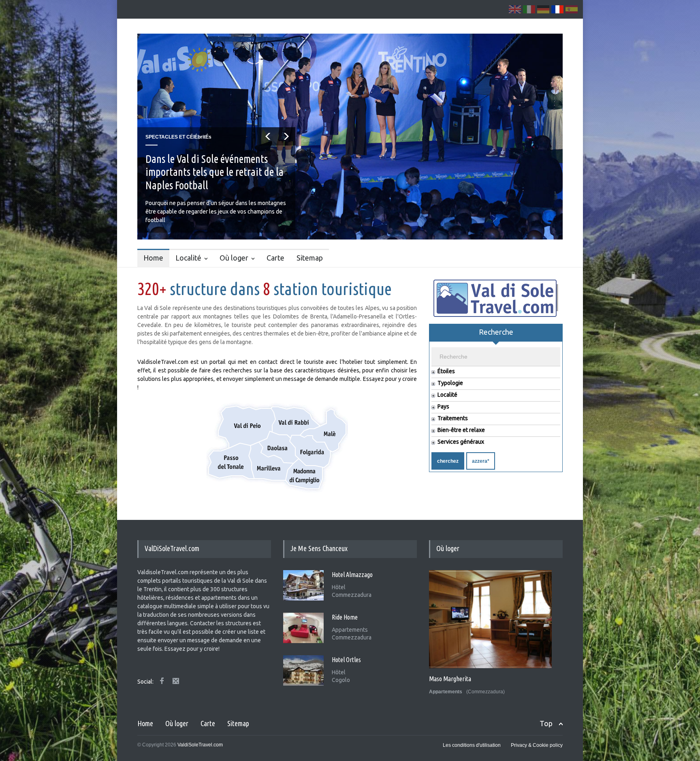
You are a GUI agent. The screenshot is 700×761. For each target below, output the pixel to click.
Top (546, 723)
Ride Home (345, 617)
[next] (286, 136)
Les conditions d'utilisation (472, 745)
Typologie (450, 383)
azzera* (480, 461)
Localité (188, 258)
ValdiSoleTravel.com (200, 745)
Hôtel (339, 587)
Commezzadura (351, 595)
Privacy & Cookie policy (537, 745)
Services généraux (461, 442)
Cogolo (341, 680)
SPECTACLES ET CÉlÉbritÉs (178, 137)
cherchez (448, 461)
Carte (275, 258)
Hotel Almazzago (352, 574)
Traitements (453, 418)
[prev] (268, 136)
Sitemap (310, 258)
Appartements (350, 629)
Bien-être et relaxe (461, 430)
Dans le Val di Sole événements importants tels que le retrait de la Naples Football (214, 172)
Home (153, 258)
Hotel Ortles (346, 659)
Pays (443, 407)
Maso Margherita (450, 678)
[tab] (496, 335)
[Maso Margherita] (490, 619)
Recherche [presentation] (496, 332)
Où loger (234, 258)
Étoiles (446, 371)
